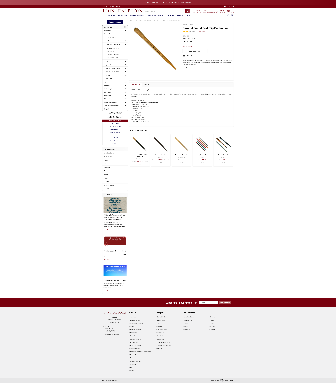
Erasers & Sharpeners (112, 71)
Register (222, 12)
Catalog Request (135, 348)
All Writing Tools (111, 37)
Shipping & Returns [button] (115, 129)
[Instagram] (232, 15)
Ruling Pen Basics (135, 345)
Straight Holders (111, 51)
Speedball (107, 167)
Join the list (225, 302)
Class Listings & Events (155, 15)
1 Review (146, 84)
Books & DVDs (122, 15)
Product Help (134, 355)
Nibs (107, 61)
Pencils (108, 75)
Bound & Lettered (135, 320)
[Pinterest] (191, 55)
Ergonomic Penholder (181, 155)
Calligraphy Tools (109, 89)
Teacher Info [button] (115, 138)
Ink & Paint (107, 85)
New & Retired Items (137, 15)
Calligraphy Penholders (113, 44)
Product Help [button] (115, 123)
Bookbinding (107, 95)
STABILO (106, 181)
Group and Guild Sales (136, 323)
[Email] (187, 55)
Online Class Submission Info (138, 336)
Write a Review (201, 31)
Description (136, 84)
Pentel (106, 178)
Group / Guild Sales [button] (115, 140)
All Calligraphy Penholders (114, 48)
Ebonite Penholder (223, 155)
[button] (115, 113)
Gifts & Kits (107, 99)
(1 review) (193, 31)
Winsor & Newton (109, 185)
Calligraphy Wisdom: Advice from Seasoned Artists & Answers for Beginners (114, 217)
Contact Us (170, 15)
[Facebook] (228, 15)
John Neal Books (109, 153)
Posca (106, 160)
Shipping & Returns (135, 361)
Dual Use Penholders (113, 54)
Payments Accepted (136, 339)
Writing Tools (108, 34)
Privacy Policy (134, 342)
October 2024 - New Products (115, 251)
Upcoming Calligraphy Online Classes (140, 351)
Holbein (106, 174)
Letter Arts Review (135, 329)
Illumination (107, 92)
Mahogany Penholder (161, 155)
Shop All (106, 109)
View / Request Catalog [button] (115, 126)
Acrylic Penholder (202, 155)
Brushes (108, 41)
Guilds (132, 326)
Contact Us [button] (115, 143)
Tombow (106, 171)
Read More (186, 68)
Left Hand (109, 78)
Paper (106, 82)
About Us (180, 15)
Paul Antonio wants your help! (115, 280)
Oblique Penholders (112, 57)
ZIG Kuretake (108, 156)
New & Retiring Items (110, 102)
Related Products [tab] (138, 130)
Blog (188, 15)
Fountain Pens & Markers (113, 68)
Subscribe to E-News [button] (115, 135)
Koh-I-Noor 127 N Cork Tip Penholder (139, 155)
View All (106, 189)
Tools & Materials (108, 15)
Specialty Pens (110, 65)
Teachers (133, 358)
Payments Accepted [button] (115, 132)
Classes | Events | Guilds (111, 105)
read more (107, 230)
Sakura (106, 164)
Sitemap (132, 370)
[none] (155, 49)
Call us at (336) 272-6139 (112, 334)
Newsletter (133, 332)
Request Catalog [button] (115, 22)
